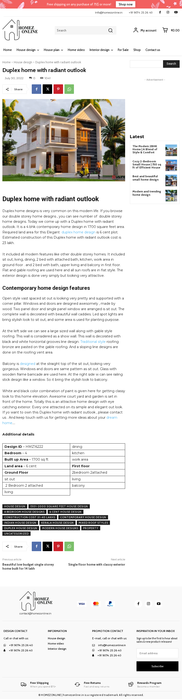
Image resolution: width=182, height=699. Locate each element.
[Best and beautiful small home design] (171, 180)
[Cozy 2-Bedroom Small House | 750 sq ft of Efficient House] (171, 165)
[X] (47, 89)
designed (27, 364)
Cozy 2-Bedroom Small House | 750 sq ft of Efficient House (146, 164)
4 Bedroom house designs (24, 511)
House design (23, 62)
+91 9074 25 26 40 (141, 12)
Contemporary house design (83, 517)
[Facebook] (160, 12)
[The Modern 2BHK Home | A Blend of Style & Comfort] (171, 150)
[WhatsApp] (69, 89)
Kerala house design (57, 522)
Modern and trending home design (146, 193)
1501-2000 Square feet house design (59, 506)
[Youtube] (176, 12)
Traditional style (93, 342)
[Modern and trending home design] (171, 195)
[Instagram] (168, 12)
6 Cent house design (66, 511)
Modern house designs (60, 528)
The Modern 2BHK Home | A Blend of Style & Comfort (144, 149)
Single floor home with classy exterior (96, 564)
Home (6, 62)
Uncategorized (16, 533)
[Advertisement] (156, 106)
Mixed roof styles (93, 522)
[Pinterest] (58, 89)
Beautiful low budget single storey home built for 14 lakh (28, 566)
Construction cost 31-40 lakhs (29, 517)
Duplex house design (20, 528)
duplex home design (79, 232)
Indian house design (20, 522)
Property (90, 528)
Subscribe (157, 666)
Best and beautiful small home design (145, 177)
